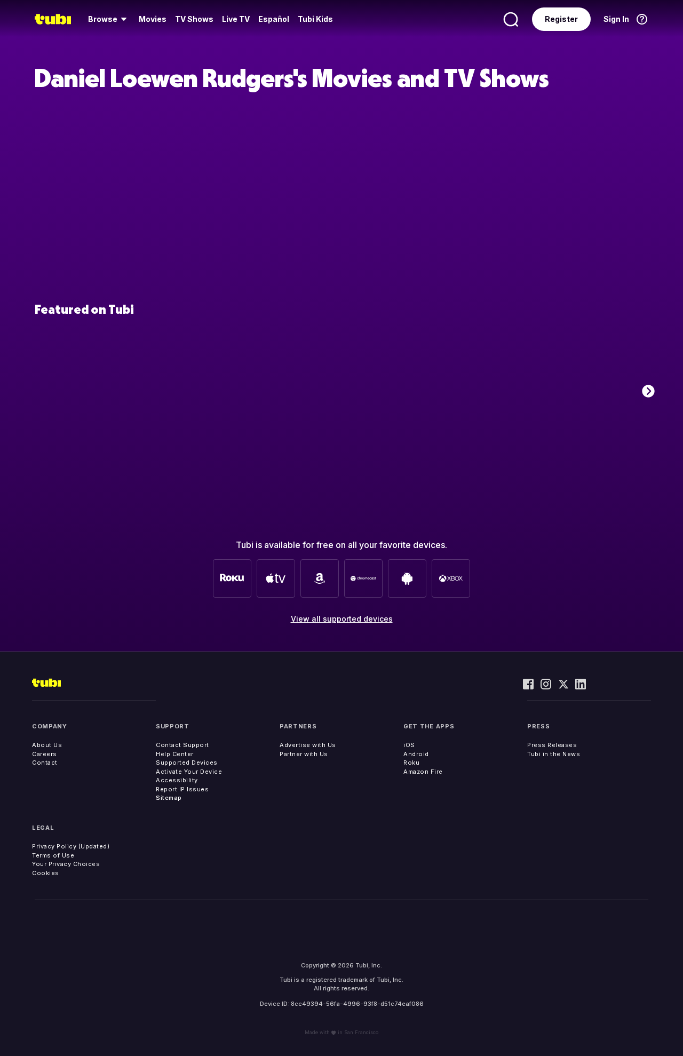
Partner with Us (304, 754)
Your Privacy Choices (66, 864)
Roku (411, 762)
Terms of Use (53, 855)
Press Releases (552, 745)
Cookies (45, 873)
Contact (45, 762)
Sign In (616, 18)
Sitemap (169, 797)
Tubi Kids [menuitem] (315, 18)
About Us (47, 745)
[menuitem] (109, 19)
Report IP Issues (182, 789)
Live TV (236, 18)
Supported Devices (187, 762)
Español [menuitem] (273, 18)
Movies (152, 18)
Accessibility (177, 780)
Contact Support (182, 745)
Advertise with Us (308, 745)
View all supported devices (342, 618)
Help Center (175, 754)
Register (561, 18)
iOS (409, 745)
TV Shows (194, 18)
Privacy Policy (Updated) (70, 846)
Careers (44, 754)
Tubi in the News (553, 754)
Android (416, 754)
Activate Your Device (189, 771)
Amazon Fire (423, 771)
